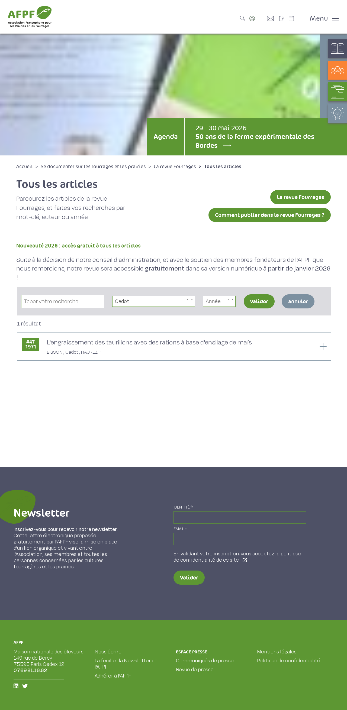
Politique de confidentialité (288, 660)
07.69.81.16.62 (30, 670)
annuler (298, 301)
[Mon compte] (257, 18)
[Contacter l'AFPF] (272, 18)
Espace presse (191, 652)
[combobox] (153, 301)
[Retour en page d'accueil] (30, 17)
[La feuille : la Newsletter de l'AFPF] (283, 18)
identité (183, 507)
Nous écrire (108, 651)
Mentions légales (277, 651)
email (180, 529)
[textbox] (219, 301)
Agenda (166, 136)
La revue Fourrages (300, 197)
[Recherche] (244, 18)
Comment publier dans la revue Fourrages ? (269, 215)
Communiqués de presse (205, 660)
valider (259, 301)
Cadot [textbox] (122, 301)
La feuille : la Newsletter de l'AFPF (126, 663)
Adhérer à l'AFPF (113, 675)
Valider (189, 577)
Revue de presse (195, 669)
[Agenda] (297, 18)
